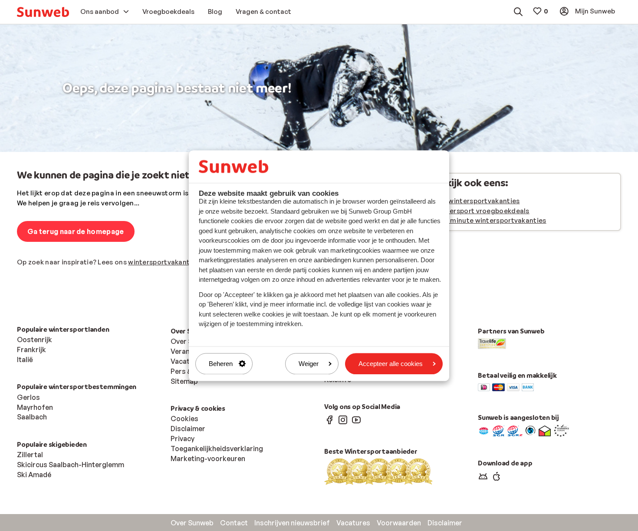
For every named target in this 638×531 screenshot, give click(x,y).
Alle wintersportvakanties (477, 201)
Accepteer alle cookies (390, 363)
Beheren (221, 363)
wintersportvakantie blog (170, 262)
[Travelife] (492, 343)
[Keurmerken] (484, 430)
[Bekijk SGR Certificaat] (498, 430)
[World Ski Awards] (378, 471)
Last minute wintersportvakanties (490, 220)
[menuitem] (43, 12)
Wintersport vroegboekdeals (481, 211)
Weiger (309, 363)
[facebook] (329, 419)
